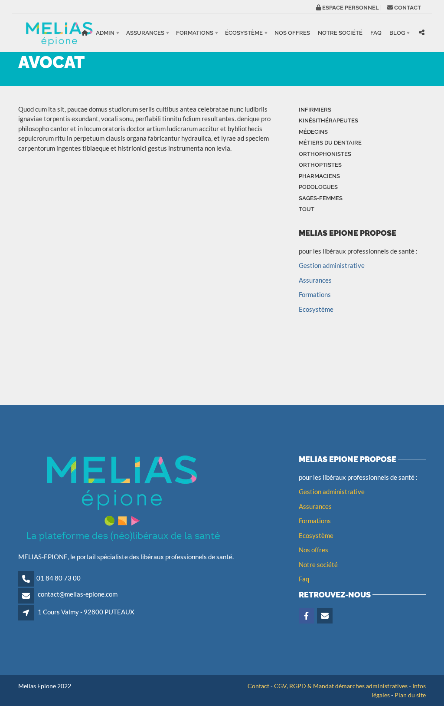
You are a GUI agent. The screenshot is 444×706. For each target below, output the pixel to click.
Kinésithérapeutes (328, 120)
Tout (306, 209)
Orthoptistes (320, 165)
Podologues (318, 187)
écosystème (244, 33)
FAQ (376, 33)
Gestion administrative (332, 265)
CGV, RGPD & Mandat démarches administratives (341, 686)
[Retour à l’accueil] (85, 33)
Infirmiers (315, 109)
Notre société (340, 33)
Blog (397, 33)
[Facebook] (307, 616)
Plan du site (410, 695)
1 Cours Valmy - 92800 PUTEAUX (86, 612)
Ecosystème (316, 309)
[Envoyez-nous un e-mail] (325, 616)
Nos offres (292, 33)
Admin (105, 33)
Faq (304, 579)
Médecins (313, 132)
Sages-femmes (321, 198)
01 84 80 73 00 (58, 578)
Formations (194, 33)
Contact (258, 686)
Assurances (145, 33)
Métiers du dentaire (330, 142)
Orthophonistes (325, 154)
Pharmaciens (319, 176)
